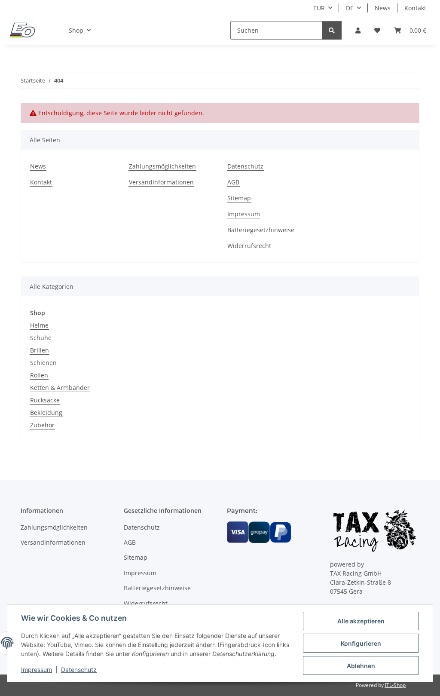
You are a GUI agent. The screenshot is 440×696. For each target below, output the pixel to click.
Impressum (36, 669)
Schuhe (41, 338)
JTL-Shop (395, 685)
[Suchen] (332, 30)
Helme (39, 325)
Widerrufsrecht (249, 246)
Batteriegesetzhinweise (260, 230)
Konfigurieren (361, 643)
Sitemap (239, 198)
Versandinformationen (161, 182)
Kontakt (415, 8)
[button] (357, 30)
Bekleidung (46, 412)
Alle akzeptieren (361, 621)
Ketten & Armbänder (60, 387)
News (383, 8)
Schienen (43, 363)
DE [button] (350, 8)
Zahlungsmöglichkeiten (162, 166)
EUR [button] (319, 8)
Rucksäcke (45, 400)
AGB (233, 182)
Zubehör (42, 425)
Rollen (39, 375)
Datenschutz (79, 669)
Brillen (39, 350)
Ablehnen (361, 665)
